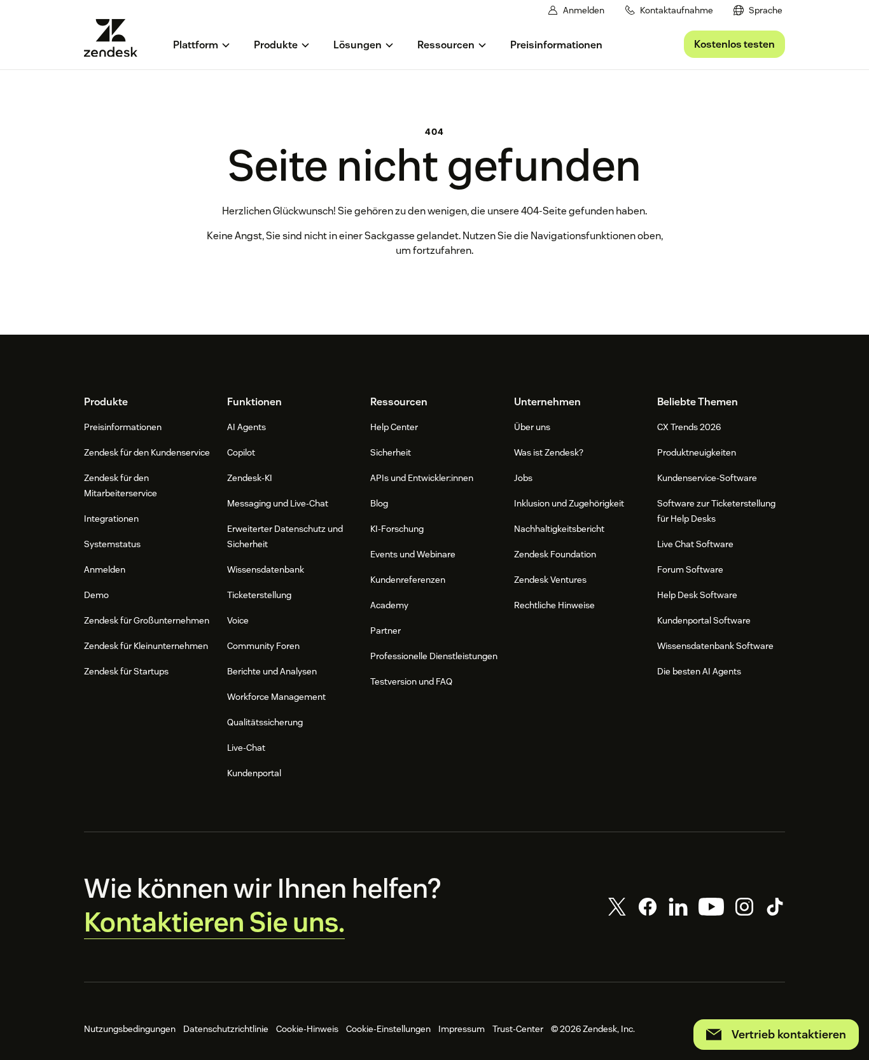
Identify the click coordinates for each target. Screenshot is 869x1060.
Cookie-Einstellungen (388, 1029)
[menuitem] (757, 10)
